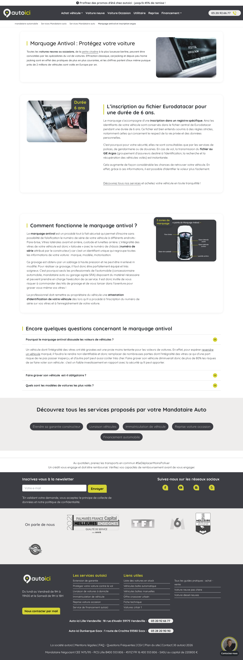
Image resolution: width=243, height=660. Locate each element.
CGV (140, 645)
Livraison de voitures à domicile (91, 591)
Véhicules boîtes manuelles (139, 591)
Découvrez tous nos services (122, 183)
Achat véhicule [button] (71, 13)
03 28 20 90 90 (161, 631)
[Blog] (196, 487)
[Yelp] (212, 487)
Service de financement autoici (90, 607)
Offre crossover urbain (136, 596)
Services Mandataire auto (54, 23)
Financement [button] (170, 13)
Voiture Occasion (119, 13)
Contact (167, 645)
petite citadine (90, 51)
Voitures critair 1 (133, 607)
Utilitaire (140, 13)
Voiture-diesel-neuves (186, 595)
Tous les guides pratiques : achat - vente (193, 582)
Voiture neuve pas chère (188, 589)
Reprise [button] (153, 13)
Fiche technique (133, 602)
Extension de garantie (85, 580)
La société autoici (61, 645)
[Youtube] (181, 487)
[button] (224, 13)
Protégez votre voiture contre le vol (93, 586)
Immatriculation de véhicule (88, 596)
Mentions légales (86, 645)
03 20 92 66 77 (160, 621)
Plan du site (152, 645)
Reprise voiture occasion (87, 602)
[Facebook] (165, 487)
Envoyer (97, 489)
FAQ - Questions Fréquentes (117, 645)
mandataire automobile (26, 23)
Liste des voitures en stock (139, 580)
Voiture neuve (95, 13)
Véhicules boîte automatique (140, 586)
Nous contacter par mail (41, 611)
